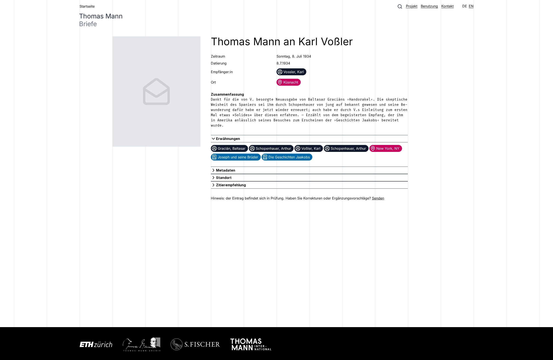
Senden (378, 198)
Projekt (411, 6)
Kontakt (447, 6)
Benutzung (429, 6)
